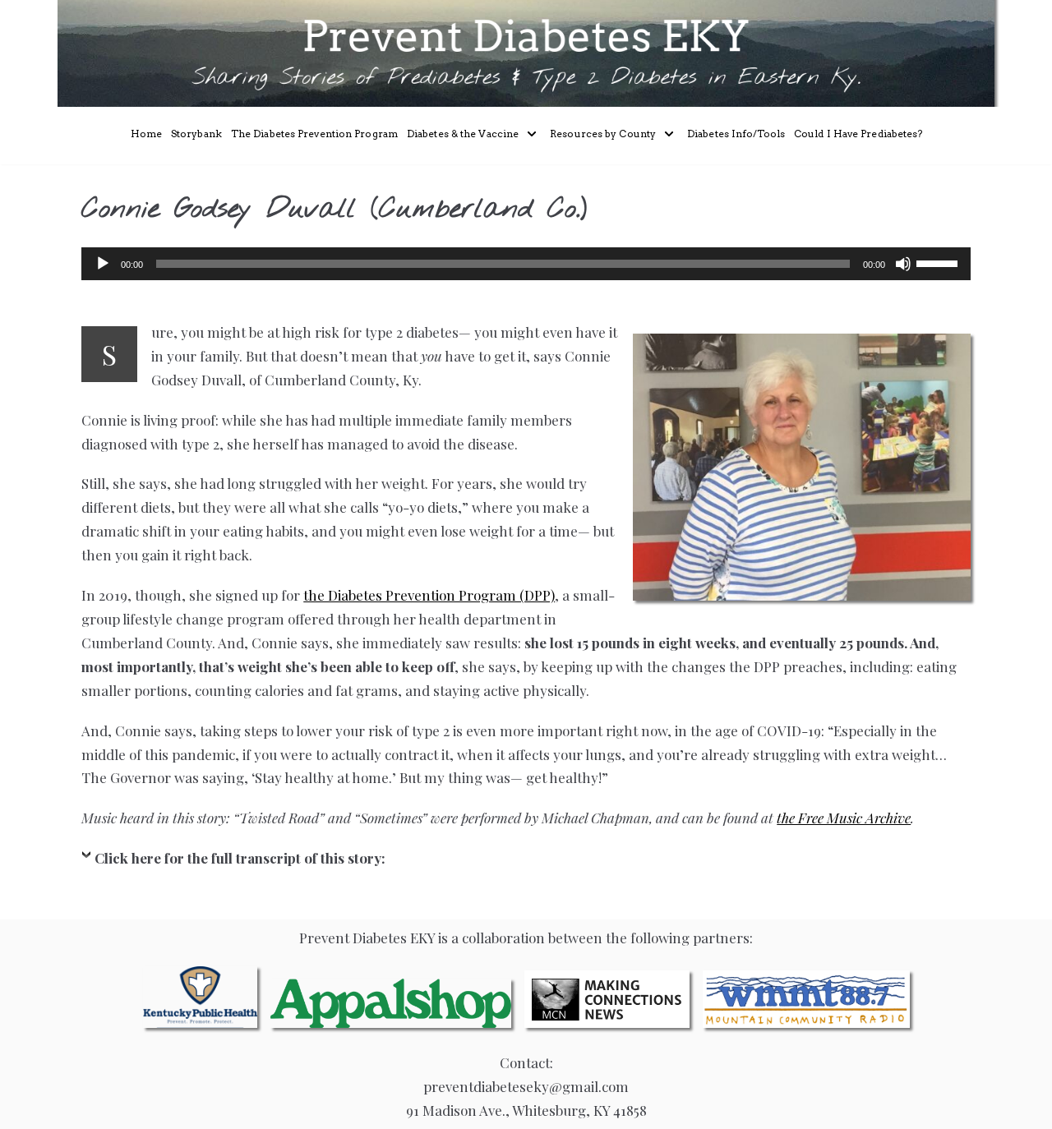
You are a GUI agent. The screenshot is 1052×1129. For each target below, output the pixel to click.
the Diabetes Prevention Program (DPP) (429, 595)
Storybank (196, 133)
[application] (526, 263)
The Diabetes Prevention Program (314, 133)
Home (146, 133)
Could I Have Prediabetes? (858, 133)
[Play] (103, 264)
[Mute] (903, 264)
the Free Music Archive (844, 818)
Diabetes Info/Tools (736, 133)
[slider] (939, 262)
